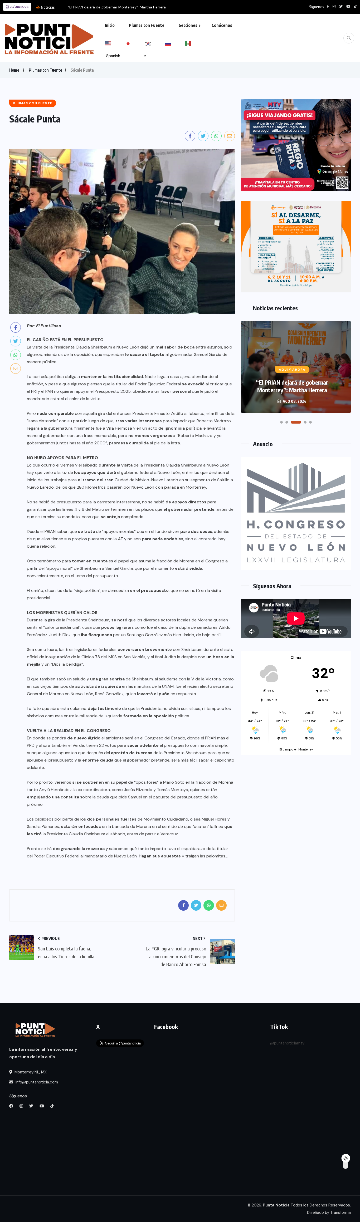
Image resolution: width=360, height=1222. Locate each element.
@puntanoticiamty (287, 1043)
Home (14, 70)
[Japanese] (135, 43)
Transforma (340, 1212)
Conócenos (222, 25)
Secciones (188, 25)
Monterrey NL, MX (30, 1072)
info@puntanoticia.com (36, 1082)
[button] (281, 422)
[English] (115, 43)
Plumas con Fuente (146, 25)
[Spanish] (195, 43)
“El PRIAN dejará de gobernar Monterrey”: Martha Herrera (117, 7)
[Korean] (155, 43)
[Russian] (175, 43)
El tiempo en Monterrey (296, 749)
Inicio (110, 25)
